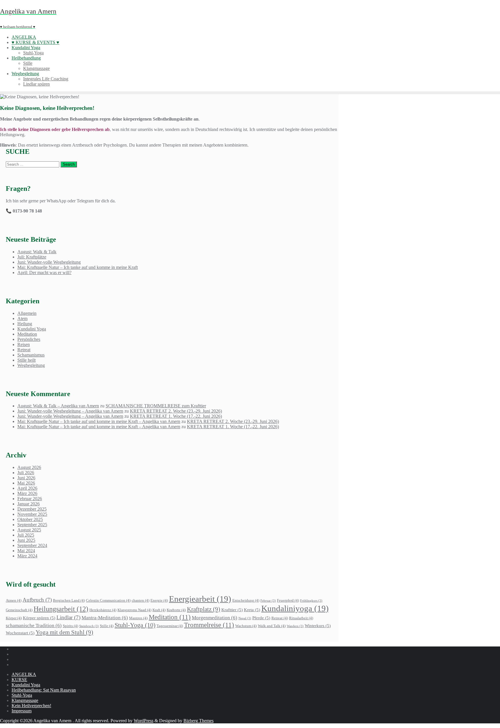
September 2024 (32, 545)
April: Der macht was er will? (44, 272)
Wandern (295, 626)
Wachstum (246, 626)
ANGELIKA (24, 674)
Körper (14, 618)
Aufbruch (37, 600)
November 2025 (32, 514)
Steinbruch (89, 626)
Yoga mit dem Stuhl (64, 632)
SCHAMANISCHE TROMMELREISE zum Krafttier (156, 405)
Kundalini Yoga (31, 328)
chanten (140, 600)
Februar (268, 600)
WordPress (143, 720)
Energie (159, 600)
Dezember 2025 (32, 509)
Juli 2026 (25, 472)
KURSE (19, 679)
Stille (106, 626)
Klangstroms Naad (134, 610)
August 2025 (29, 529)
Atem (22, 318)
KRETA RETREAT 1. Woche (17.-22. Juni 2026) (176, 416)
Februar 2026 (29, 498)
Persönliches (28, 339)
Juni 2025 (26, 540)
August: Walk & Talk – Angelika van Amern (58, 405)
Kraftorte (176, 610)
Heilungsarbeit (61, 609)
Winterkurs (318, 625)
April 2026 (27, 488)
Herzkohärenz (102, 610)
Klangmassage (25, 700)
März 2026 (27, 493)
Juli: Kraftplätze (31, 256)
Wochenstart (20, 632)
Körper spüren (39, 617)
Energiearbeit (200, 598)
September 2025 (32, 524)
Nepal (244, 618)
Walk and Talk (272, 626)
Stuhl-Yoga (135, 625)
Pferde (261, 617)
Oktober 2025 (30, 519)
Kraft (159, 610)
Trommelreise (209, 625)
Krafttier (232, 609)
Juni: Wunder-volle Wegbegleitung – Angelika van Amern (70, 411)
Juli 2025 (25, 535)
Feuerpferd (288, 600)
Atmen (13, 600)
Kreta (252, 609)
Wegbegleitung (31, 365)
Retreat (23, 349)
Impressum (22, 710)
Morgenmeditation (214, 617)
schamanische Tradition (34, 625)
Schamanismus (31, 354)
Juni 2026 (26, 477)
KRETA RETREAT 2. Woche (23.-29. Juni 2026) (176, 411)
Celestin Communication (108, 600)
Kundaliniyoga (295, 608)
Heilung (24, 323)
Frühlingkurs (311, 600)
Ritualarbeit (301, 618)
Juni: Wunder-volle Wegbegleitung (49, 262)
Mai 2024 (26, 550)
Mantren (138, 618)
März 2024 (27, 555)
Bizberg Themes (198, 720)
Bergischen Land (69, 600)
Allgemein (26, 313)
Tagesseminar (170, 626)
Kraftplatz (203, 609)
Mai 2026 (26, 483)
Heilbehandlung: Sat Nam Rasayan (44, 690)
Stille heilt (26, 360)
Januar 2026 (28, 503)
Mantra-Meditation (105, 617)
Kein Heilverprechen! (31, 705)
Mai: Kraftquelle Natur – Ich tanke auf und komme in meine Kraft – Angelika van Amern (98, 421)
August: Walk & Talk (36, 251)
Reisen (23, 344)
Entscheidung (245, 600)
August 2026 (29, 467)
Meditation (27, 334)
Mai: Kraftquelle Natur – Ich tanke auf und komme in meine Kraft (77, 267)
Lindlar (68, 617)
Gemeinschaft (19, 610)
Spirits (70, 626)
